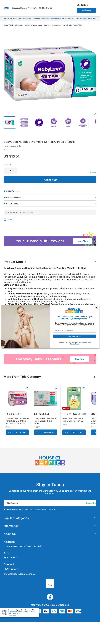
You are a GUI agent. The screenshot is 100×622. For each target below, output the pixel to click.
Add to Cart (87, 10)
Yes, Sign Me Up (74, 336)
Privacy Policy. (74, 344)
